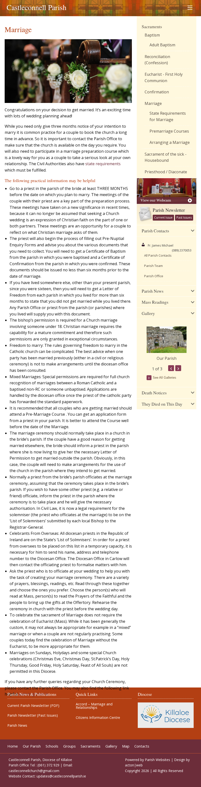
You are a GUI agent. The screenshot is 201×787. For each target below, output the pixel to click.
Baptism (152, 35)
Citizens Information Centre (98, 717)
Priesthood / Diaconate (166, 172)
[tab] (166, 231)
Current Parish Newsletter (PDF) (33, 705)
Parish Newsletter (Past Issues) (32, 715)
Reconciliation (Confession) (157, 60)
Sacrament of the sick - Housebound (166, 157)
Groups (69, 746)
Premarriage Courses (169, 131)
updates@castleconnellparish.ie (61, 776)
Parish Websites (157, 759)
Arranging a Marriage (170, 142)
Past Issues (184, 217)
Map (125, 746)
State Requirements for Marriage (168, 116)
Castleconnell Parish (36, 7)
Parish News (17, 725)
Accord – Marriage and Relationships (94, 706)
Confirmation (157, 92)
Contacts (141, 746)
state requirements (103, 163)
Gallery (111, 746)
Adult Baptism (162, 45)
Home (12, 746)
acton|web (134, 765)
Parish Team (153, 265)
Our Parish (166, 358)
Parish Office (153, 276)
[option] (167, 343)
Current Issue (163, 217)
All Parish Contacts (158, 255)
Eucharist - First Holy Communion (164, 77)
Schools (52, 746)
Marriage (153, 103)
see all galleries (164, 377)
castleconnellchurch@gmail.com (34, 770)
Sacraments (152, 26)
